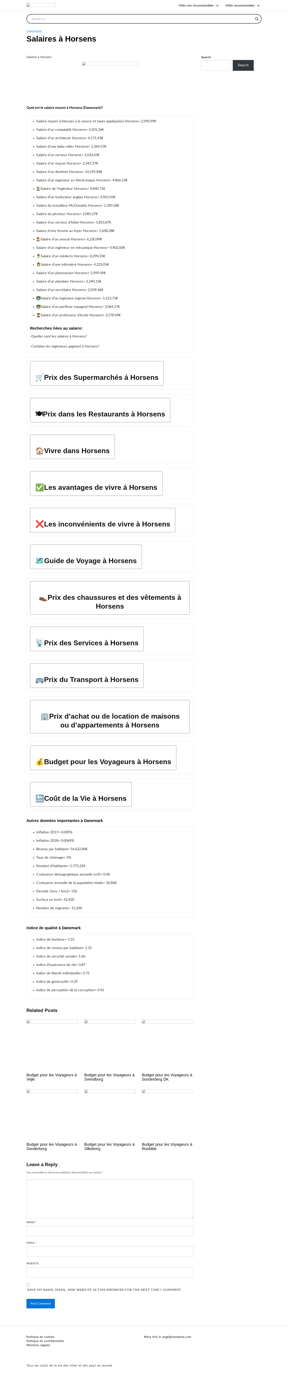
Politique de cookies (40, 1337)
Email (31, 1243)
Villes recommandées (240, 5)
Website (32, 1263)
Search (206, 57)
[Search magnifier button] (257, 19)
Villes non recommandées (196, 5)
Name (31, 1222)
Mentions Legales (38, 1345)
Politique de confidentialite (45, 1341)
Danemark (34, 31)
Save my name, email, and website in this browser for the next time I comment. (104, 1289)
